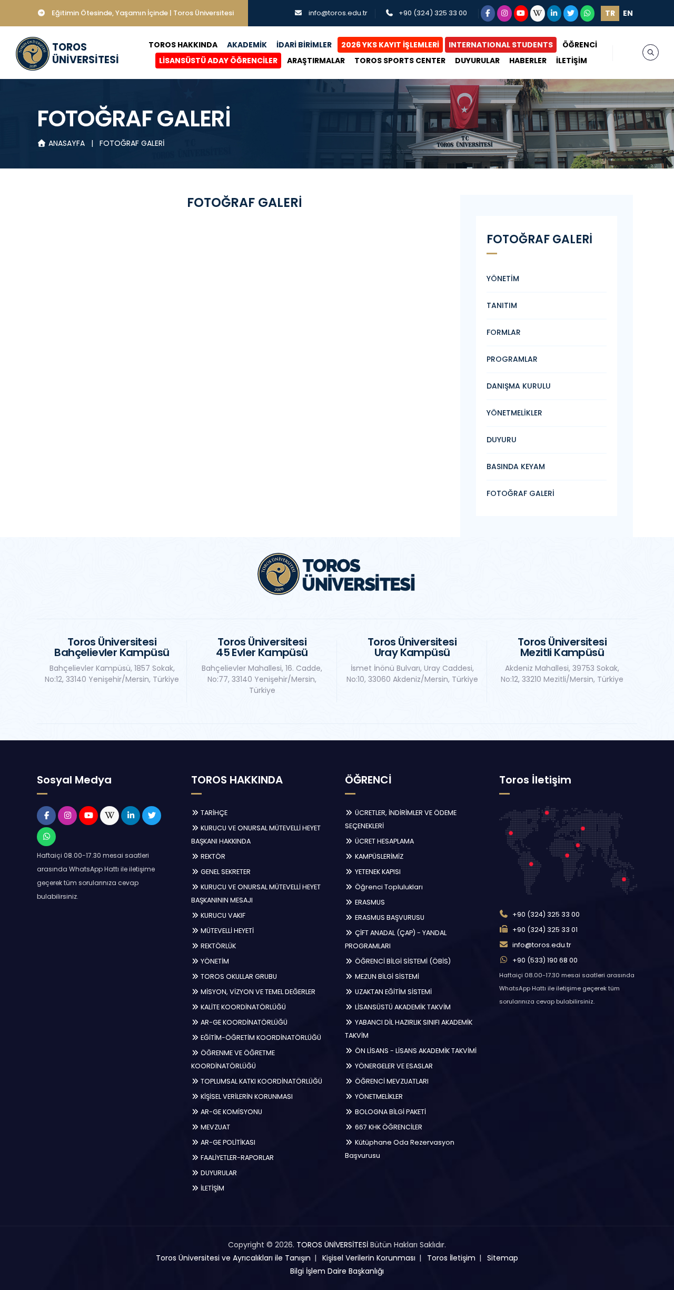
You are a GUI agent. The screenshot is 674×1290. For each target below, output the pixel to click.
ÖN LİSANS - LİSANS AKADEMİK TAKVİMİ (415, 1050)
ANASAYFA (66, 143)
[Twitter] (570, 13)
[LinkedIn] (554, 13)
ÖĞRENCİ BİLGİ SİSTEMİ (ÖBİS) (402, 961)
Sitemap (502, 1258)
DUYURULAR (477, 60)
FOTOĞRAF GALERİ (132, 143)
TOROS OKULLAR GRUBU (238, 976)
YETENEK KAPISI (377, 871)
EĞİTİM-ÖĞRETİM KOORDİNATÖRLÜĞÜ (260, 1037)
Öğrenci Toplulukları (388, 886)
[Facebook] (488, 13)
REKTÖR (212, 856)
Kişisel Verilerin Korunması (368, 1258)
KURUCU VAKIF (222, 915)
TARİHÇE (213, 812)
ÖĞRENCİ (579, 44)
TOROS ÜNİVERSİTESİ (332, 1244)
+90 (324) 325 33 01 (545, 929)
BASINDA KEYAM (516, 466)
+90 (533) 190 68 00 (545, 960)
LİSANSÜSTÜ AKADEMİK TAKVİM (402, 1007)
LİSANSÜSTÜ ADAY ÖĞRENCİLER (218, 60)
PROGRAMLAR (512, 359)
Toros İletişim (451, 1258)
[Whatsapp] (587, 13)
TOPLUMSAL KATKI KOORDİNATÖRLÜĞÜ (260, 1081)
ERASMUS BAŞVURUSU (388, 917)
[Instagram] (504, 13)
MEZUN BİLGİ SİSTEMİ (386, 976)
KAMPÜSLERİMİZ (378, 856)
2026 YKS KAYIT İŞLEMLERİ (390, 44)
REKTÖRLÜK (217, 945)
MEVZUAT (214, 1127)
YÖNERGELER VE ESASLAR (393, 1065)
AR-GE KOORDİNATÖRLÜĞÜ (243, 1022)
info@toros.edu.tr (338, 13)
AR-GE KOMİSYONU (230, 1111)
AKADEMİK (247, 44)
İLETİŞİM (571, 60)
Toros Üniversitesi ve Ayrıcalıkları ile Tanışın (233, 1258)
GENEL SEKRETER (225, 871)
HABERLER (528, 60)
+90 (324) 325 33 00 (433, 13)
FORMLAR (504, 332)
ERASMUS (369, 902)
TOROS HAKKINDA (182, 44)
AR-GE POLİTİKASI (227, 1142)
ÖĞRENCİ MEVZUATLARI (391, 1081)
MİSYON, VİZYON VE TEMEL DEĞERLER (257, 991)
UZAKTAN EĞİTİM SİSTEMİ (392, 991)
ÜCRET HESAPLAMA (383, 841)
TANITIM (502, 305)
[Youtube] (521, 13)
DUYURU (502, 439)
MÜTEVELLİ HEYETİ (226, 930)
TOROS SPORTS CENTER (399, 60)
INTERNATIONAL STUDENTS (501, 44)
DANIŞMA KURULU (519, 386)
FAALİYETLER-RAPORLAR (236, 1157)
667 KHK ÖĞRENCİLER (387, 1127)
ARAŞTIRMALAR (316, 60)
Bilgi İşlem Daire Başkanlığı (337, 1271)
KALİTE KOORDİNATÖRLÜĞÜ (242, 1007)
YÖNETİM (503, 278)
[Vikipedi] (537, 13)
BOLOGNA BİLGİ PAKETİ (389, 1111)
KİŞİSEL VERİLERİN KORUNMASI (246, 1096)
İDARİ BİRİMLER (304, 44)
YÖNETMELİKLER (514, 413)
